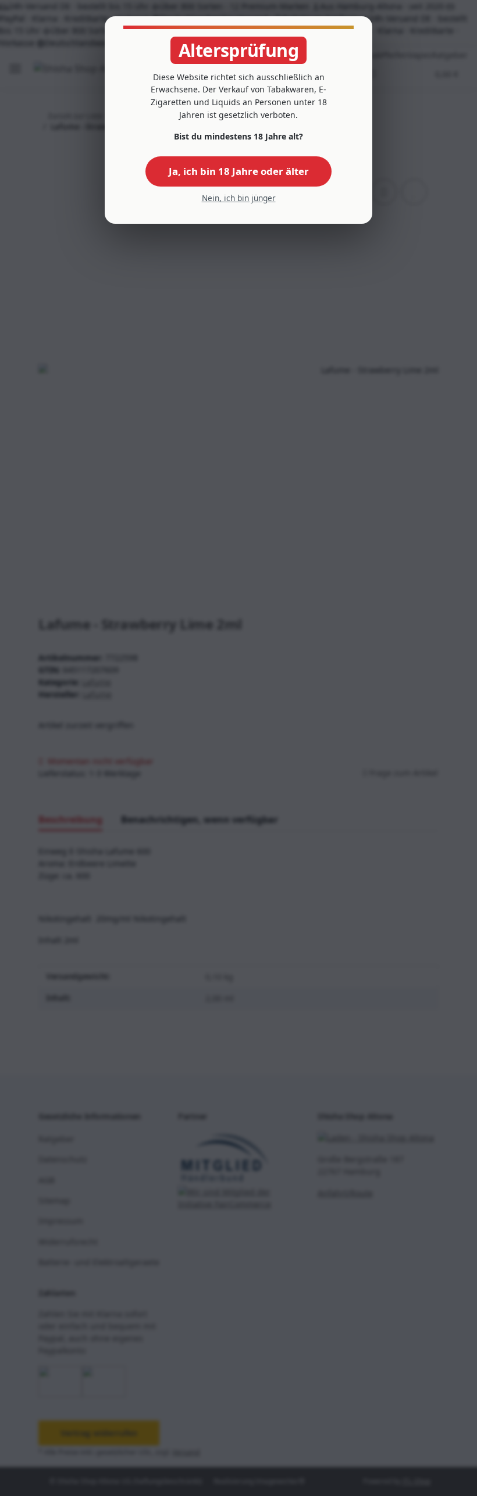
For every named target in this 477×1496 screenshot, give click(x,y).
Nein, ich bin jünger (239, 197)
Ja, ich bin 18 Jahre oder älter (239, 171)
